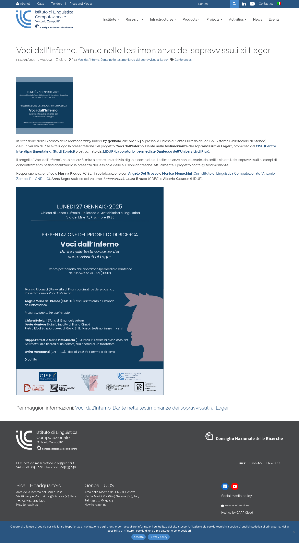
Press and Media (81, 4)
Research (133, 19)
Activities (236, 19)
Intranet (24, 4)
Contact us (266, 4)
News (257, 19)
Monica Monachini (177, 173)
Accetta (138, 537)
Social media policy (236, 496)
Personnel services (237, 505)
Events (274, 19)
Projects (212, 19)
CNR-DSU (272, 463)
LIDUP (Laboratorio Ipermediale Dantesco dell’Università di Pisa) (156, 151)
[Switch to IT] (279, 3)
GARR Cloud (245, 512)
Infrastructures (161, 19)
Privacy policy (159, 537)
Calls (40, 4)
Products (190, 19)
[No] (294, 532)
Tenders (56, 4)
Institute (109, 19)
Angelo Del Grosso (143, 173)
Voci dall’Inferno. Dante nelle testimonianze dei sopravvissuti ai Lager (152, 408)
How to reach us (27, 504)
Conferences (183, 59)
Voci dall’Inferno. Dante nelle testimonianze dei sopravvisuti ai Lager (123, 59)
